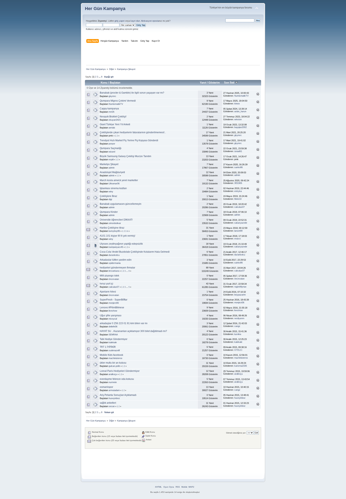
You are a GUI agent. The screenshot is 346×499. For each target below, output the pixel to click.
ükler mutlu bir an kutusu (113, 362)
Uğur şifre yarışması (110, 315)
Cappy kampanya (109, 108)
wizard (112, 151)
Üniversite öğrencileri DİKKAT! (116, 219)
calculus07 (239, 207)
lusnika (237, 334)
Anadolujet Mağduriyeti (112, 172)
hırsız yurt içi (106, 283)
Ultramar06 (114, 183)
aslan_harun (240, 111)
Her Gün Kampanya (105, 8)
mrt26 (111, 112)
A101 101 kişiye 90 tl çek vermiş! (117, 235)
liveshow (113, 310)
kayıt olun (135, 21)
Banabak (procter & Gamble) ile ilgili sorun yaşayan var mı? (132, 92)
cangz (237, 326)
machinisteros (115, 358)
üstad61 (238, 151)
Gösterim (214, 82)
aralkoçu (113, 374)
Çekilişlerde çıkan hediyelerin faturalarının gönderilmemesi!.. (133, 132)
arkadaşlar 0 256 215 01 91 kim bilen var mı (123, 323)
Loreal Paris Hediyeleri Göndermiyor (120, 371)
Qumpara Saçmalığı (110, 148)
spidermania (115, 263)
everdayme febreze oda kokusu (117, 379)
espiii (111, 159)
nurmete (113, 382)
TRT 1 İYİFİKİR (108, 347)
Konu (104, 82)
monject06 (114, 303)
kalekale (113, 342)
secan (112, 406)
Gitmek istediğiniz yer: (236, 433)
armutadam (114, 390)
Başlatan (115, 82)
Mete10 (237, 199)
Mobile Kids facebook (111, 355)
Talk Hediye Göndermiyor (113, 339)
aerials (112, 127)
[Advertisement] (173, 55)
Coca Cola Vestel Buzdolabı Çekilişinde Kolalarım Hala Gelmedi (135, 251)
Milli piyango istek (109, 275)
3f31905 (238, 183)
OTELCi (238, 350)
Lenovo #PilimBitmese (112, 307)
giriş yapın (120, 21)
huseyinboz (114, 398)
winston (238, 119)
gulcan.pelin (114, 366)
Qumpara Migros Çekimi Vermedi (118, 100)
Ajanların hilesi (108, 291)
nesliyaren (239, 318)
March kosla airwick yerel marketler (119, 180)
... (100, 77)
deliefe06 (113, 326)
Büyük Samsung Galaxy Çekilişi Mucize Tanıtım (125, 156)
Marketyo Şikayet (109, 164)
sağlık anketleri (108, 402)
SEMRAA (113, 334)
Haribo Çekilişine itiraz (112, 227)
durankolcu (114, 255)
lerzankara (114, 271)
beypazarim (240, 294)
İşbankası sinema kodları (113, 188)
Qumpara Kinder (109, 212)
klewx (237, 103)
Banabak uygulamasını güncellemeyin (120, 204)
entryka (238, 191)
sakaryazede (240, 223)
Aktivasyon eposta (150, 21)
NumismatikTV (241, 96)
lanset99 (238, 231)
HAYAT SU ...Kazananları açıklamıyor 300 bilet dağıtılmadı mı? (133, 331)
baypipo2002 (240, 127)
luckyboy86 (114, 231)
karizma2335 (240, 366)
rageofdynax (240, 286)
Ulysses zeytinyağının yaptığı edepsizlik (121, 243)
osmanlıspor (106, 387)
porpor (112, 143)
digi (110, 199)
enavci (237, 238)
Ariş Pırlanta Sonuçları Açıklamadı (118, 395)
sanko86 (238, 167)
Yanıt (203, 82)
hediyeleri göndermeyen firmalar (117, 267)
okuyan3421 (115, 120)
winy (111, 191)
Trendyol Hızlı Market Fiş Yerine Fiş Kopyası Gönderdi (129, 140)
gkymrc (112, 96)
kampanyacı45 (116, 247)
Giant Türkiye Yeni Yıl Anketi (115, 124)
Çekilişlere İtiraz (108, 196)
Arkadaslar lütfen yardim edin (116, 259)
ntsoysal (113, 319)
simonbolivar (115, 223)
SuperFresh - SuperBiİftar (113, 299)
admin (112, 167)
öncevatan (114, 279)
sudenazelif (114, 350)
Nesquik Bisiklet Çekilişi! (113, 116)
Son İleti (229, 82)
